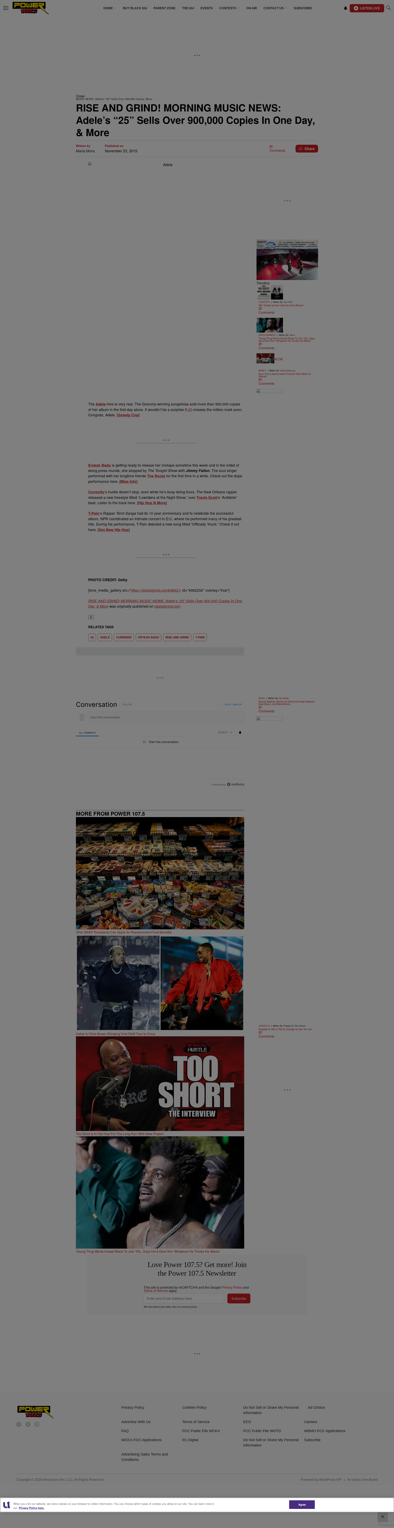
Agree (302, 1504)
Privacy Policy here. (31, 1508)
